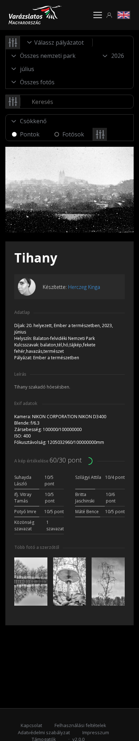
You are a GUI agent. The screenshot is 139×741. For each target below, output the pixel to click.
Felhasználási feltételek (80, 725)
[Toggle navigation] (98, 15)
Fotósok (73, 134)
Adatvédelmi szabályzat (44, 732)
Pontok (30, 134)
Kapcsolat (31, 725)
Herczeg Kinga (84, 287)
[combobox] (56, 42)
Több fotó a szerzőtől (36, 547)
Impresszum (95, 732)
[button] (109, 15)
